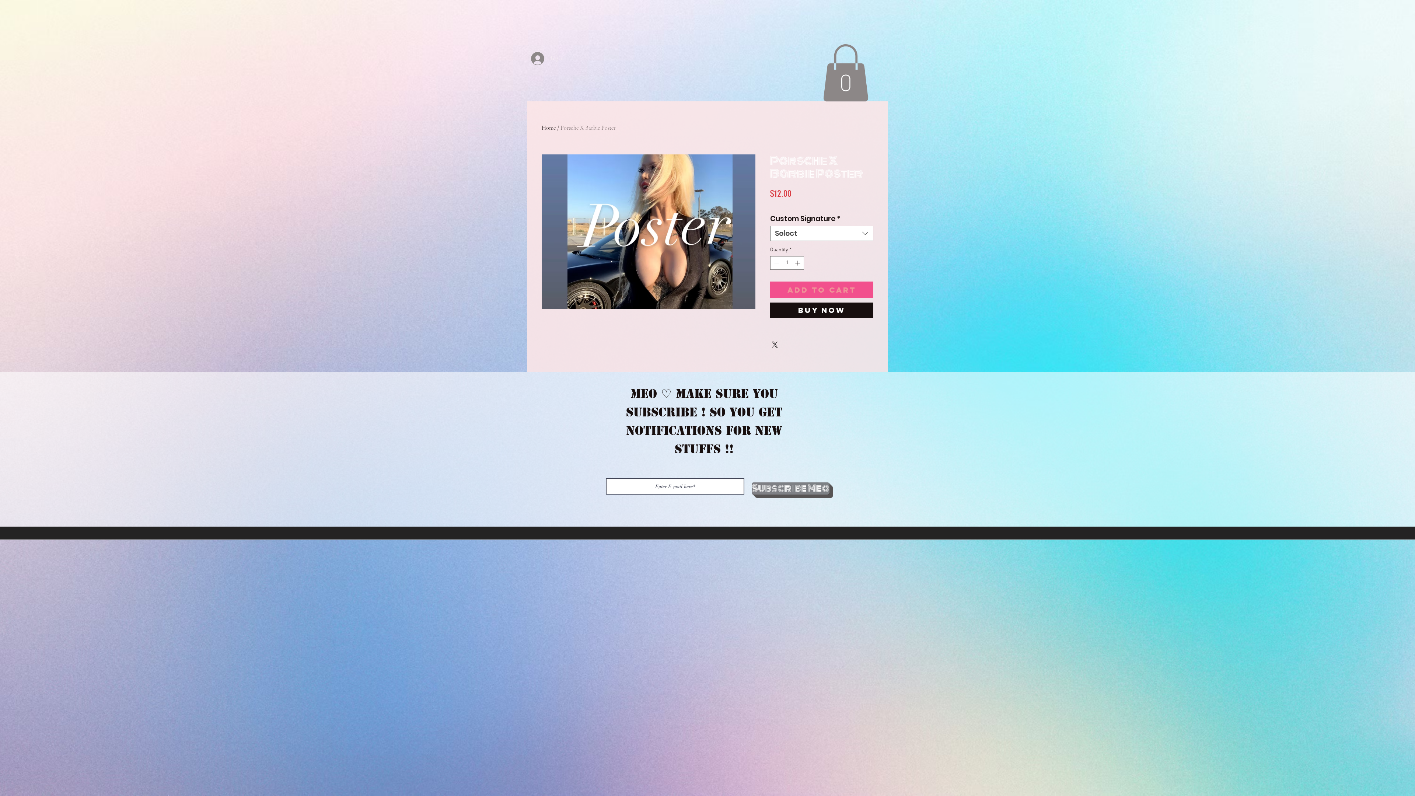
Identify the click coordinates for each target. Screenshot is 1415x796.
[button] (846, 72)
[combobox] (821, 233)
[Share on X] (775, 344)
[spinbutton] (787, 262)
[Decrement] (775, 262)
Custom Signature (805, 218)
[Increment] (798, 262)
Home (549, 128)
